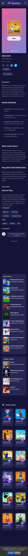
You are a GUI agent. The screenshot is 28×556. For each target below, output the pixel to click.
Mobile (7, 216)
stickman (12, 223)
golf (19, 223)
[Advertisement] (14, 256)
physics (5, 223)
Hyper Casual (17, 216)
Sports (7, 212)
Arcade (15, 212)
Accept (11, 553)
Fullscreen (8, 74)
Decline (17, 553)
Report (7, 69)
